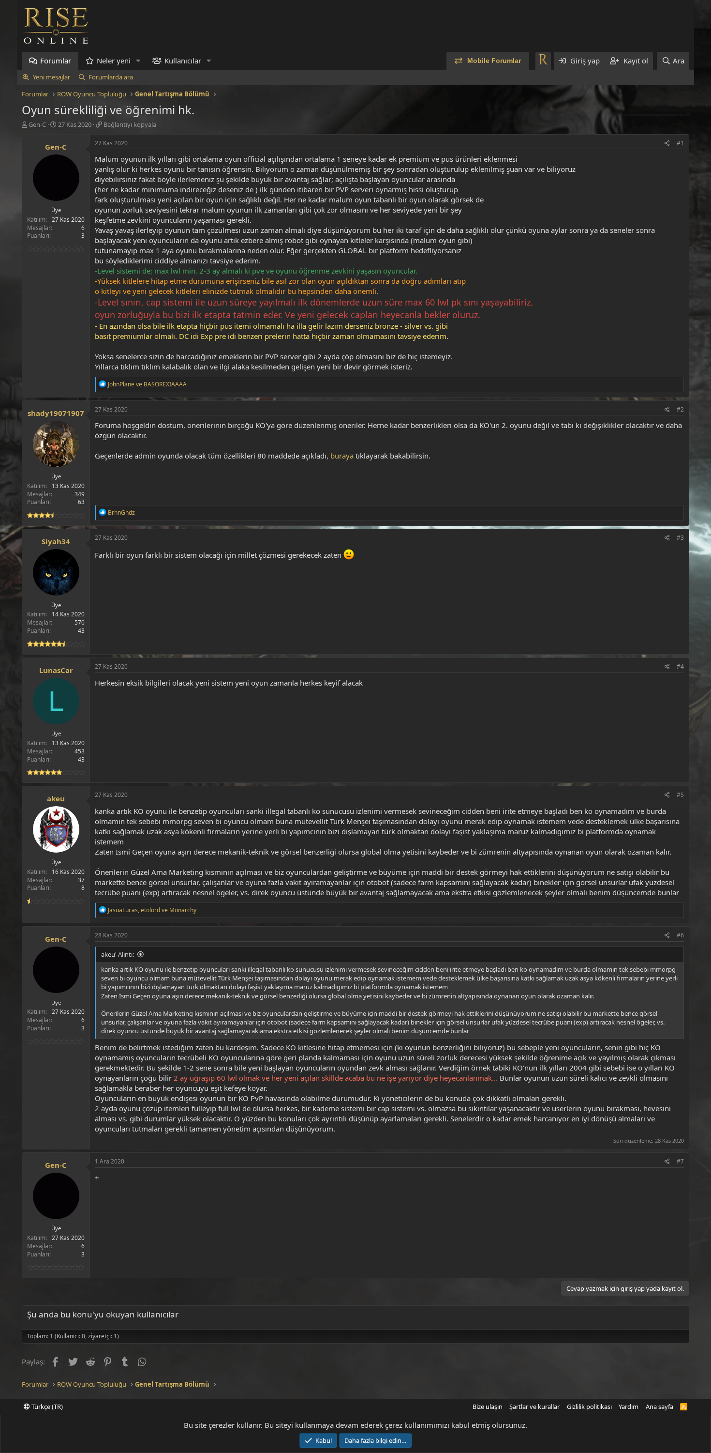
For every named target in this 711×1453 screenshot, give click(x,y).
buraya (341, 455)
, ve (152, 910)
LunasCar (56, 670)
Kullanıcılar (182, 60)
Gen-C (37, 124)
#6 (680, 935)
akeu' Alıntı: (117, 954)
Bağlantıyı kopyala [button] (130, 124)
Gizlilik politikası (589, 1406)
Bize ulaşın (488, 1406)
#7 (680, 1161)
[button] (138, 61)
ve (147, 384)
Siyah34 (56, 541)
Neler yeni (114, 60)
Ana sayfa (659, 1406)
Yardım (628, 1406)
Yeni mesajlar (51, 77)
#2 (680, 409)
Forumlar (55, 60)
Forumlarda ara (111, 77)
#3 (680, 538)
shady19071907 (56, 413)
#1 (680, 143)
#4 (680, 666)
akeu (56, 798)
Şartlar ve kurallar (534, 1406)
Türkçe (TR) (46, 1406)
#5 (680, 795)
